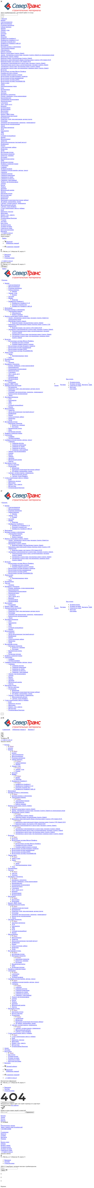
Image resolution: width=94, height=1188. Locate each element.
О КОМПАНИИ (6, 1129)
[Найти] (2, 16)
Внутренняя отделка (18, 954)
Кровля (14, 753)
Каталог (10, 748)
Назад (12, 746)
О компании (4, 1132)
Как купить (11, 1054)
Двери (17, 863)
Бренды (3, 1120)
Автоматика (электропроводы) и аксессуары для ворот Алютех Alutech (37, 829)
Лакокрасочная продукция (20, 908)
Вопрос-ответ (5, 1142)
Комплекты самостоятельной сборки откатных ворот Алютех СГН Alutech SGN (40, 822)
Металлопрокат (16, 937)
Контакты (4, 1137)
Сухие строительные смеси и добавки (24, 1036)
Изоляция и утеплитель (19, 880)
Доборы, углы (19, 769)
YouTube (7, 256)
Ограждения (19, 1018)
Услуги (3, 1119)
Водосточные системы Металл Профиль (28, 843)
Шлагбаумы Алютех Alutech (24, 815)
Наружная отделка (17, 1012)
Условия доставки (6, 1148)
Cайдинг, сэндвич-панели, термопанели (27, 1028)
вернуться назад (6, 1105)
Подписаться (29, 1112)
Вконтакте (7, 254)
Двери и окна (16, 858)
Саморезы (18, 987)
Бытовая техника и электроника (22, 796)
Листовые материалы (18, 923)
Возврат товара (5, 1145)
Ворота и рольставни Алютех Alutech (23, 809)
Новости (3, 1134)
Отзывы (3, 1135)
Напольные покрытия (22, 959)
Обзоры (3, 1143)
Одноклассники (9, 258)
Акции (3, 1117)
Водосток (15, 838)
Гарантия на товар (6, 1150)
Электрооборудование (22, 800)
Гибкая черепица (20, 763)
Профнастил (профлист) (23, 784)
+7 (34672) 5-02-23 (7, 233)
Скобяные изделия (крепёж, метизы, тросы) (25, 982)
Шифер (17, 777)
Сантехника (15, 974)
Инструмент (15, 899)
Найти (3, 1170)
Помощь (3, 1139)
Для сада (14, 873)
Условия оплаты (6, 1147)
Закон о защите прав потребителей (11, 1127)
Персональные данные (8, 1125)
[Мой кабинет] (1, 716)
